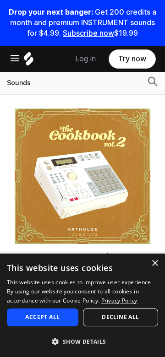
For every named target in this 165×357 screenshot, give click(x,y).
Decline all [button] (120, 317)
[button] (82, 341)
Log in (85, 58)
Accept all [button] (42, 317)
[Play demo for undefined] (82, 176)
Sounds (19, 83)
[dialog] (82, 305)
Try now (132, 58)
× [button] (154, 263)
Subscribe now (88, 33)
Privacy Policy (119, 300)
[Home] (28, 61)
